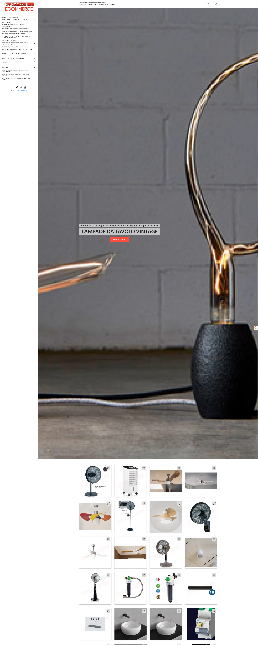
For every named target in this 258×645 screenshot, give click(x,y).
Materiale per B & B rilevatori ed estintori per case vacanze (17, 50)
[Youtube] (25, 87)
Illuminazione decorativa (11, 17)
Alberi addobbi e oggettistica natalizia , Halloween (16, 70)
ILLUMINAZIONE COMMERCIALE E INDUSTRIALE (16, 19)
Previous (39, 233)
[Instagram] (21, 87)
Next (257, 233)
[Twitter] (17, 87)
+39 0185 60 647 (22, 91)
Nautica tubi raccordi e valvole (13, 58)
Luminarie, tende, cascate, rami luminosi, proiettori (16, 74)
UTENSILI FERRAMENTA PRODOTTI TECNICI (15, 65)
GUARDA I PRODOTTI (113, 239)
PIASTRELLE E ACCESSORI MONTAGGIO (14, 34)
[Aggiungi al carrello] (108, 468)
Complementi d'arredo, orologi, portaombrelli (13, 25)
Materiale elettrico (9, 40)
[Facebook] (13, 87)
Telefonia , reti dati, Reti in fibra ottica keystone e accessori (15, 43)
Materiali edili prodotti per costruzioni (16, 29)
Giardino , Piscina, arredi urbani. (13, 47)
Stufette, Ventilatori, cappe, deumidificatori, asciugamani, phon (17, 37)
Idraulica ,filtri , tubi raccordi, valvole (15, 53)
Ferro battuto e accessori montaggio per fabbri (16, 61)
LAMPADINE (6, 22)
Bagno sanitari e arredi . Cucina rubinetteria (17, 31)
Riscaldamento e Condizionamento (14, 56)
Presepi (5, 67)
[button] (212, 4)
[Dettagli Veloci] (108, 472)
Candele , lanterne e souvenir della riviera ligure (17, 78)
